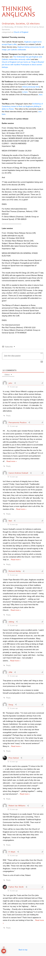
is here (25, 92)
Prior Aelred (14, 758)
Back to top (23, 950)
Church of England (21, 32)
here (40, 95)
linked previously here (30, 87)
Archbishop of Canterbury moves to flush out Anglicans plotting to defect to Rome (22, 106)
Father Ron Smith (16, 887)
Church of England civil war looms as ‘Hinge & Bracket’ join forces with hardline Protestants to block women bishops (23, 64)
